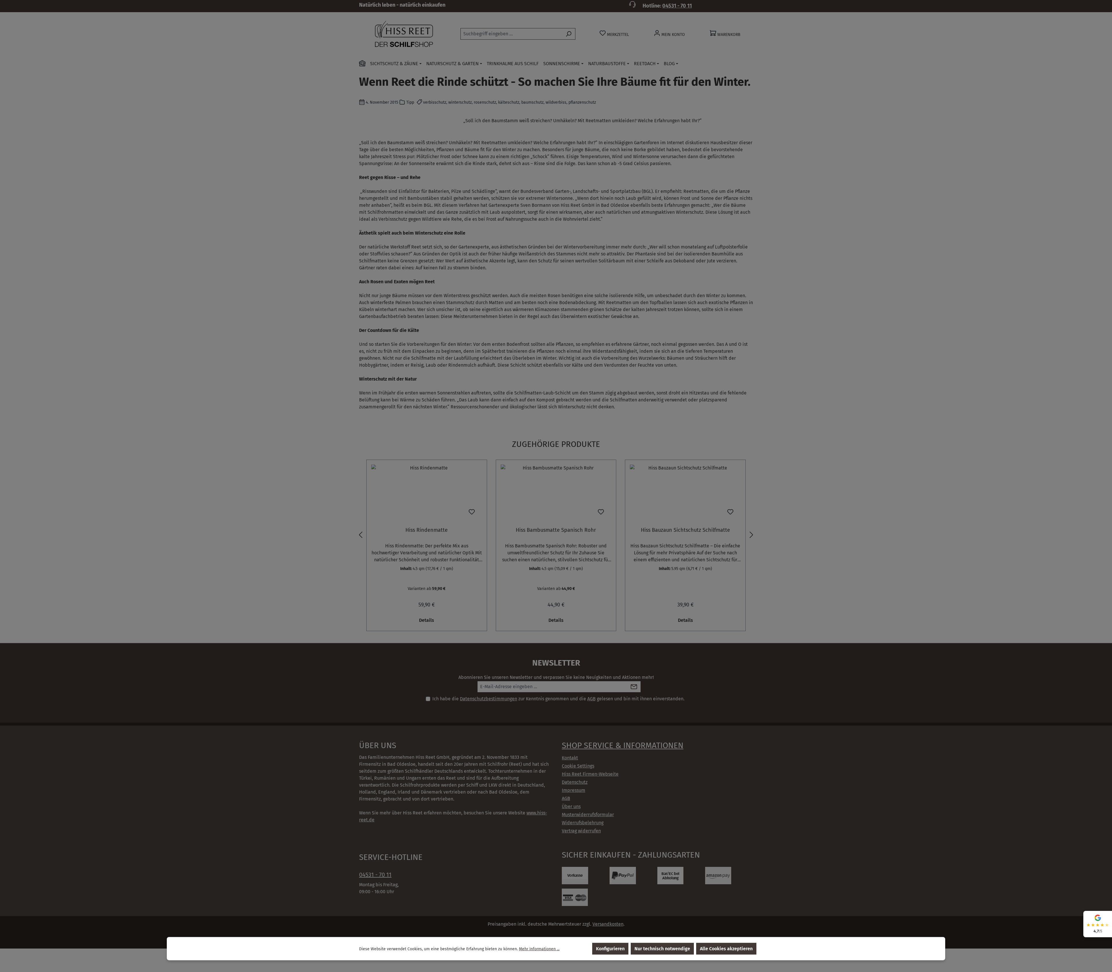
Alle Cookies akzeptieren (726, 948)
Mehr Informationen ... (539, 948)
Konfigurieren (610, 948)
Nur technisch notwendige (662, 948)
